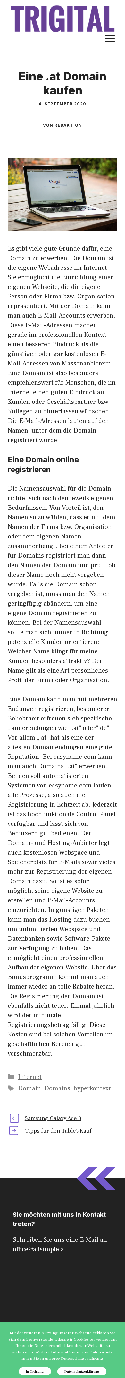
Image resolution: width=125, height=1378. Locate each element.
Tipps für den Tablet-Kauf (58, 1130)
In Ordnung (35, 1371)
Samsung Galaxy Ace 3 (53, 1118)
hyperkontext (92, 1088)
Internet (30, 1077)
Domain (29, 1088)
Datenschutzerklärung (81, 1371)
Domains (57, 1088)
